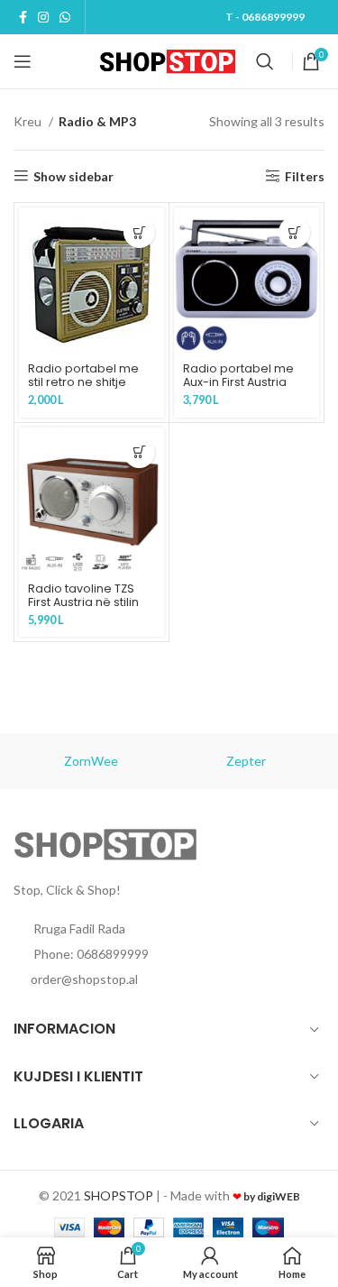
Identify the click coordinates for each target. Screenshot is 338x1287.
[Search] (265, 61)
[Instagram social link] (43, 17)
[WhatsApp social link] (65, 17)
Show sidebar (73, 176)
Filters (304, 176)
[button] (139, 232)
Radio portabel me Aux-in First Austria (238, 375)
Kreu (29, 121)
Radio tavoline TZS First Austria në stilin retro (83, 602)
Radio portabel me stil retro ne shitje (83, 375)
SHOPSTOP (118, 1195)
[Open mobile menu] (23, 61)
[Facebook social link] (23, 17)
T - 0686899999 (265, 16)
